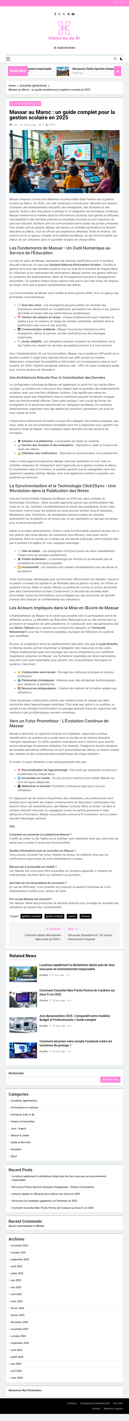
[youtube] (73, 14)
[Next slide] (120, 3)
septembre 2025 (20, 1259)
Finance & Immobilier (23, 1121)
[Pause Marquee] (117, 71)
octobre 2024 (18, 1336)
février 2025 (17, 1308)
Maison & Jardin (20, 1135)
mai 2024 (16, 1363)
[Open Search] (115, 58)
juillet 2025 (17, 1273)
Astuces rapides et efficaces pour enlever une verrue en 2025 (46, 1193)
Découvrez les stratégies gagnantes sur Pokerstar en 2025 (72, 3)
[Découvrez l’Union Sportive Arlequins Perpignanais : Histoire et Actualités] (49, 73)
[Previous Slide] (115, 3)
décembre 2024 (19, 1322)
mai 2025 (16, 1287)
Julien (15, 124)
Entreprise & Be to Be (23, 1114)
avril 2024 (16, 1370)
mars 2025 (17, 1301)
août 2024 (16, 1350)
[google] (68, 14)
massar (85, 916)
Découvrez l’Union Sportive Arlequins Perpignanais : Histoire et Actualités (53, 1187)
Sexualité (16, 1149)
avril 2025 (16, 1294)
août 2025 (16, 1266)
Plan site (118, 1403)
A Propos (72, 1403)
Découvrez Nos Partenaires (25, 1390)
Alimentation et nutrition (24, 1107)
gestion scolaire (31, 916)
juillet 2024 (17, 1356)
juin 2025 (16, 1280)
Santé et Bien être (21, 1142)
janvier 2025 (17, 1315)
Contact (96, 1408)
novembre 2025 (19, 1245)
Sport (14, 1156)
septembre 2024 (20, 1343)
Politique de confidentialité (95, 1403)
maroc (72, 916)
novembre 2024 (19, 1329)
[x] (63, 14)
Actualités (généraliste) (25, 103)
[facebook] (55, 14)
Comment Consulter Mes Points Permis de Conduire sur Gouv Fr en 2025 (52, 1207)
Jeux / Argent (18, 1128)
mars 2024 (17, 1377)
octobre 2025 (18, 1252)
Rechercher (16, 1073)
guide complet (54, 916)
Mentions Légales (113, 1408)
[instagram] (59, 14)
